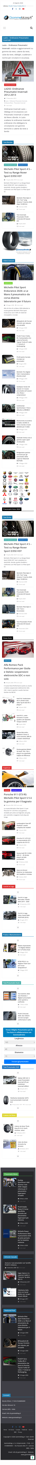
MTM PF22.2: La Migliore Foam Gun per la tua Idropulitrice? (24, 965)
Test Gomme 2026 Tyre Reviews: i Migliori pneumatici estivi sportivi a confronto (24, 998)
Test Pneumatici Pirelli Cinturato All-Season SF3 (24, 624)
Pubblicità (24, 1430)
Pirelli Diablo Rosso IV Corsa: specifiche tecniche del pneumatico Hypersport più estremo (23, 1213)
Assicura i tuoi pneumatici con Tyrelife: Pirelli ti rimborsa (18, 1264)
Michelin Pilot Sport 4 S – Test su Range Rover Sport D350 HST (18, 172)
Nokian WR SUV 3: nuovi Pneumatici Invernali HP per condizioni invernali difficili (24, 1082)
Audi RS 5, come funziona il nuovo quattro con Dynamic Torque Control (24, 719)
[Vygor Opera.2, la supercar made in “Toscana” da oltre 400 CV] (9, 1279)
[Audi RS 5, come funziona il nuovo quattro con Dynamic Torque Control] (8, 721)
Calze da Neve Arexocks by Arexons (22, 1144)
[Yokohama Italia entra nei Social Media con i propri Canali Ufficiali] (9, 1296)
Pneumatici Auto (16, 790)
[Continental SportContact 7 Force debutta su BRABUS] (8, 410)
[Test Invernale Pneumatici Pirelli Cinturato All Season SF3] (8, 220)
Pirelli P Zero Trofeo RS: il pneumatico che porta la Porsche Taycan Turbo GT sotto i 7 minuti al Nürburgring (24, 341)
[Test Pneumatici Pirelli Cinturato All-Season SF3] (8, 626)
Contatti (18, 1430)
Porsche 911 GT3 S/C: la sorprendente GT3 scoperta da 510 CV (24, 840)
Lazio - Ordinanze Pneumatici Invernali (16, 101)
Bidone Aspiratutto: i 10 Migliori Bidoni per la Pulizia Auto (24, 948)
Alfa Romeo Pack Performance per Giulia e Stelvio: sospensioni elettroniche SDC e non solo (17, 671)
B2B (15, 1432)
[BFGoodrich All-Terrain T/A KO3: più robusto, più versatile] (8, 326)
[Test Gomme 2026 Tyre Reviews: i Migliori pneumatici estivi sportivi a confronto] (9, 996)
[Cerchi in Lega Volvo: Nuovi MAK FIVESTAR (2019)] (9, 915)
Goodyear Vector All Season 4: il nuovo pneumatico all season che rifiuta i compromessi (24, 391)
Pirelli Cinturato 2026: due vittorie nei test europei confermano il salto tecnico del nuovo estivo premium (24, 1019)
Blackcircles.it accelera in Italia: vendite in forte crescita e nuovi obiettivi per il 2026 (24, 424)
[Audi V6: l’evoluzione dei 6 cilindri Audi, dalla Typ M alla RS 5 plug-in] (8, 704)
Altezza (19, 1045)
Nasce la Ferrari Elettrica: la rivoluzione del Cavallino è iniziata (24, 872)
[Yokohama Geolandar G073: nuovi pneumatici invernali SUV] (6, 1100)
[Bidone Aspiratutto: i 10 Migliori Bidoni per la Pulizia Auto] (9, 947)
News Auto (7, 660)
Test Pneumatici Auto (10, 165)
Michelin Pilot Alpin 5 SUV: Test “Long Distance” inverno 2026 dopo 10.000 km (24, 201)
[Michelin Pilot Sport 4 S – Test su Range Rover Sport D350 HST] (18, 154)
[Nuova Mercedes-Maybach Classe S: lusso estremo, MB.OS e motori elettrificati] (8, 738)
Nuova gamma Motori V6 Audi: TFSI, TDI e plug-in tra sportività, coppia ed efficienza (24, 752)
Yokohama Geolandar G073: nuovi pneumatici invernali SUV (19, 1100)
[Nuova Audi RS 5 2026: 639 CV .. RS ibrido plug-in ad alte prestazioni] (8, 859)
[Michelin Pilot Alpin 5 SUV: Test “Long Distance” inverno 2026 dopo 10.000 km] (8, 203)
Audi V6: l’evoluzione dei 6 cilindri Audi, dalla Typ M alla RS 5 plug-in (24, 702)
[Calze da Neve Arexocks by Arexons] (9, 1144)
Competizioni (8, 283)
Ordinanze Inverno (10, 84)
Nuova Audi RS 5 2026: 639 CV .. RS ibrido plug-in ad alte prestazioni (24, 856)
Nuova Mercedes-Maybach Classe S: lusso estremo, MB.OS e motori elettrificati (24, 735)
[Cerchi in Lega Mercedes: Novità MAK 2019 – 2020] (9, 899)
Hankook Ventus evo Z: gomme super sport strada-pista (24, 440)
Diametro (19, 1052)
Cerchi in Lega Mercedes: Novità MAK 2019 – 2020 (24, 899)
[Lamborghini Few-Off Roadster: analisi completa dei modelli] (8, 828)
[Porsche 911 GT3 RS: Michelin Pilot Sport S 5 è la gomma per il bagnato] (18, 779)
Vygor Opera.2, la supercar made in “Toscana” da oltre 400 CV (24, 1276)
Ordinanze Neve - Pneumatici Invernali (14, 103)
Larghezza (19, 1038)
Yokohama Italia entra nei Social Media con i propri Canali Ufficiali (24, 1293)
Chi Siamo (11, 1430)
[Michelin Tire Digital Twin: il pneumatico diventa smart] (8, 376)
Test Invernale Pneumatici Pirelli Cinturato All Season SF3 (23, 218)
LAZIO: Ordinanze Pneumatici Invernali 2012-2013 (15, 91)
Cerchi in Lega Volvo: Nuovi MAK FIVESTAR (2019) (24, 915)
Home (5, 1430)
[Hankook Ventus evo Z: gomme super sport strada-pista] (8, 442)
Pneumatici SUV (23, 165)
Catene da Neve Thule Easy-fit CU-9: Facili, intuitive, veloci (22, 1128)
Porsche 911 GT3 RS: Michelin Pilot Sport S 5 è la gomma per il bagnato (18, 798)
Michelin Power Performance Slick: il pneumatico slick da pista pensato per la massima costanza (24, 1236)
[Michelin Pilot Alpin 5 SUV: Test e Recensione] (8, 611)
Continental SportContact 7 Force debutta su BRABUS (24, 408)
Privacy (20, 1432)
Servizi (30, 1430)
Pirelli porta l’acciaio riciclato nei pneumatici (23, 359)
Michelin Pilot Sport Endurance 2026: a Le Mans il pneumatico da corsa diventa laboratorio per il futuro (17, 294)
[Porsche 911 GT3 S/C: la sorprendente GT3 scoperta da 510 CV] (8, 843)
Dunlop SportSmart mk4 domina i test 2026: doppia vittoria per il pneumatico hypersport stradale (23, 1187)
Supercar (7, 790)
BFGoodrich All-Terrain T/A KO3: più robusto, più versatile (24, 323)
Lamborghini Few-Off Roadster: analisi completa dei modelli (24, 825)
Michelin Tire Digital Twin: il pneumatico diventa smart (23, 374)
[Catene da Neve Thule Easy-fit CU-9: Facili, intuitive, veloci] (8, 1128)
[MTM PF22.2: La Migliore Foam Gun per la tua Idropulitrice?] (9, 963)
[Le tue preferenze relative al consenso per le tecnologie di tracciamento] (32, 1457)
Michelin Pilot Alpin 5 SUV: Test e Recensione (24, 609)
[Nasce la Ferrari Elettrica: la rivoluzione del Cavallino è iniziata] (8, 875)
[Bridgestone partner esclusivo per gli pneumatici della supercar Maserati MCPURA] (8, 459)
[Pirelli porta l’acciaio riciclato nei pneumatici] (8, 362)
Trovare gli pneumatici (20, 1062)
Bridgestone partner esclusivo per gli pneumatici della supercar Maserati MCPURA (23, 457)
